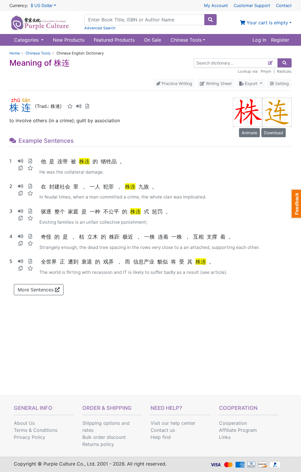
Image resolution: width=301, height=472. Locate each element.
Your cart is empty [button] (266, 23)
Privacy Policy (29, 437)
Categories (27, 40)
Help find (160, 437)
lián (26, 100)
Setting (281, 83)
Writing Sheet (218, 83)
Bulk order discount (104, 437)
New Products (68, 40)
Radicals (284, 71)
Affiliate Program (238, 430)
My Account (216, 5)
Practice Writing (176, 83)
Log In (259, 40)
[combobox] (144, 19)
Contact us (162, 430)
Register (280, 40)
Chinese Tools (38, 53)
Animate (249, 132)
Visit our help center (172, 423)
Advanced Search (100, 28)
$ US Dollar (42, 5)
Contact (284, 5)
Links (224, 437)
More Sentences (36, 290)
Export (251, 83)
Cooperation (233, 423)
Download (273, 132)
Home (14, 53)
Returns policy (98, 444)
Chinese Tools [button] (186, 40)
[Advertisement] (150, 351)
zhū (15, 100)
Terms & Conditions (35, 430)
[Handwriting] (270, 62)
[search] (210, 19)
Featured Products (114, 40)
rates (87, 430)
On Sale (152, 40)
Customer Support (252, 5)
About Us (24, 423)
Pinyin (266, 71)
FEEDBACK (296, 204)
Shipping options (101, 423)
